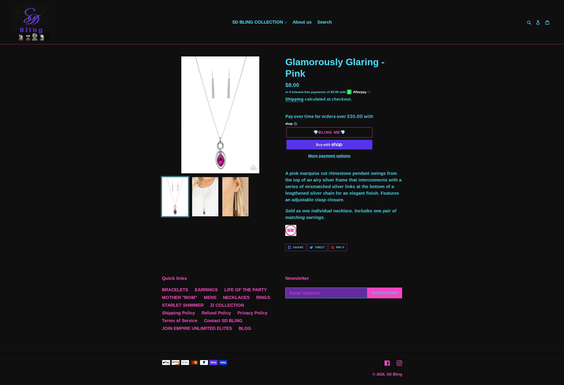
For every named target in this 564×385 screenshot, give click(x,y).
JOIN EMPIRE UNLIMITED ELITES (197, 328)
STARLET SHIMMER (183, 305)
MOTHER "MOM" (179, 297)
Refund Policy (216, 312)
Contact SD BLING (223, 320)
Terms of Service (179, 320)
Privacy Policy (252, 312)
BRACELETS (175, 289)
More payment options (329, 156)
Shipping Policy (178, 312)
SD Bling (394, 374)
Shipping (294, 99)
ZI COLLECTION (227, 305)
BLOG (245, 328)
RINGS (263, 297)
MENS (210, 297)
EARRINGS (206, 289)
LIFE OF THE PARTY (245, 289)
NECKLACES (236, 297)
